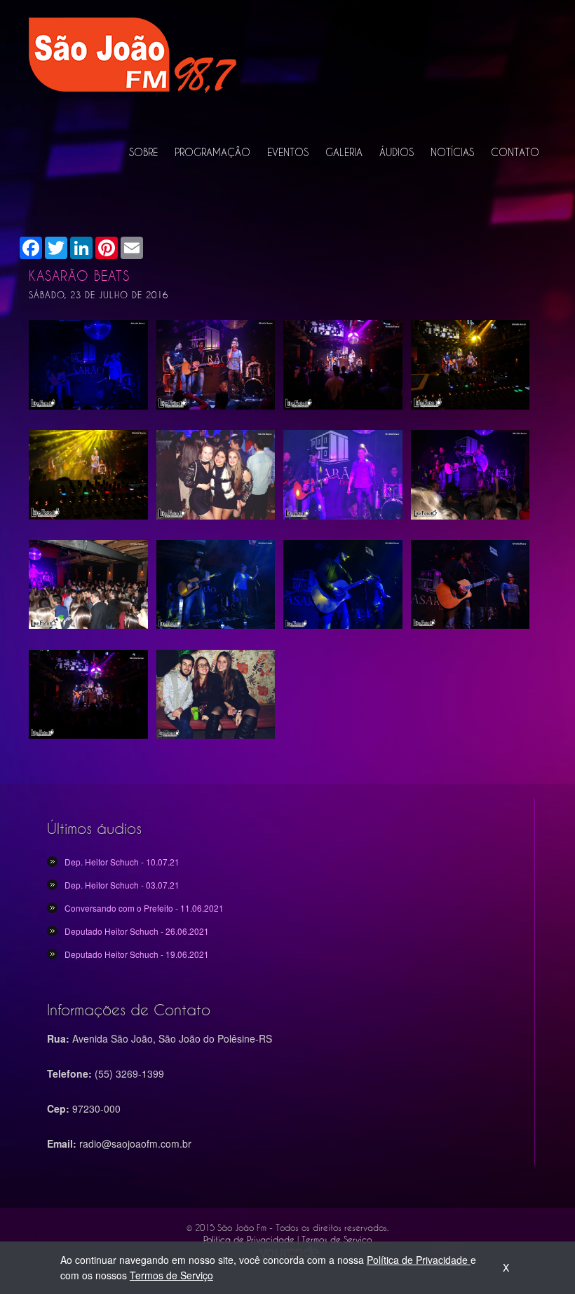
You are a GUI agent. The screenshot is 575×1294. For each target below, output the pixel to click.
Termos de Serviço (171, 1275)
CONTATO (515, 152)
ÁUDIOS (396, 152)
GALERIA (344, 152)
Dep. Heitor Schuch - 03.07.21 (122, 885)
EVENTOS (288, 152)
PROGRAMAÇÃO (212, 152)
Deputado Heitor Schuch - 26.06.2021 (137, 931)
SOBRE (143, 152)
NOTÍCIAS (452, 152)
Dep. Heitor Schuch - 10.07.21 (122, 862)
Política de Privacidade (419, 1260)
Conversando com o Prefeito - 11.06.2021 (144, 908)
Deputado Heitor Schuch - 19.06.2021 (137, 954)
